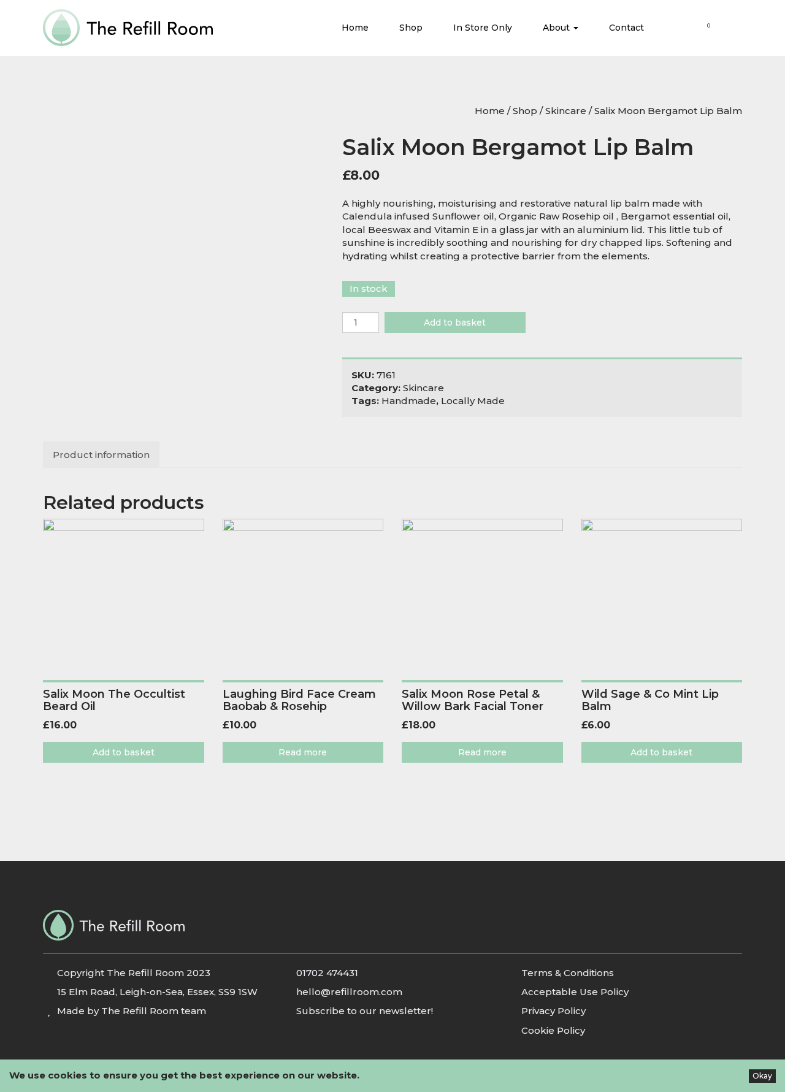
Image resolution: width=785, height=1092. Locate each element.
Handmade (408, 401)
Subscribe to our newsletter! (364, 1011)
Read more (302, 752)
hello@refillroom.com (349, 992)
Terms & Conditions (567, 973)
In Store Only (482, 27)
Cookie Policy (553, 1030)
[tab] (102, 454)
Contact (626, 27)
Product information (101, 454)
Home (355, 27)
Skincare (565, 110)
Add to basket (455, 322)
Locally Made (473, 401)
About (557, 27)
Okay (762, 1075)
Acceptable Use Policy (575, 992)
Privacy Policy (553, 1011)
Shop (411, 27)
